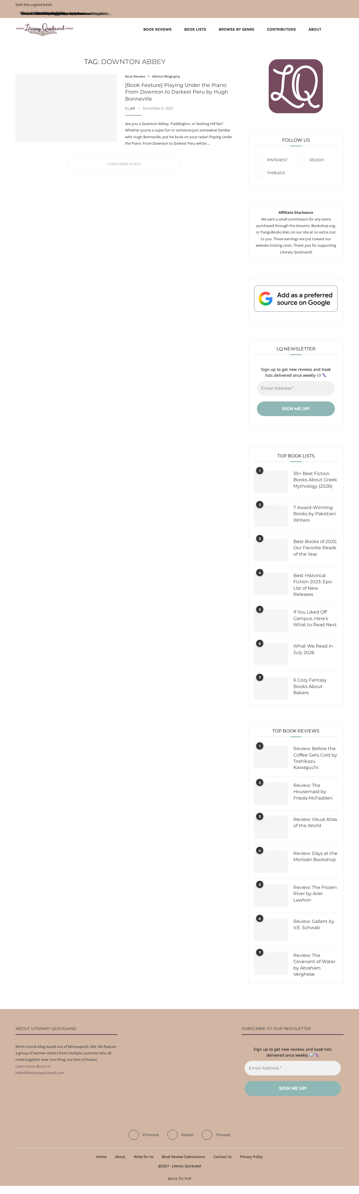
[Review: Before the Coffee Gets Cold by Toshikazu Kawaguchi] (271, 757)
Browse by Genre (236, 29)
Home (101, 1156)
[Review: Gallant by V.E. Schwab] (271, 929)
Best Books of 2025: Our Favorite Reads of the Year (315, 548)
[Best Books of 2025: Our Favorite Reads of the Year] (271, 550)
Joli (132, 108)
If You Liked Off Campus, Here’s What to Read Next (315, 618)
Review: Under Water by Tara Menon (50, 13)
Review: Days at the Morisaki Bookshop (315, 856)
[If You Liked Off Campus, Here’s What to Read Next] (271, 620)
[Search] (341, 29)
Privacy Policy (251, 1156)
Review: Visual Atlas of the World (315, 822)
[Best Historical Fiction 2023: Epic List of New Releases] (271, 584)
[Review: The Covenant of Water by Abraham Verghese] (271, 963)
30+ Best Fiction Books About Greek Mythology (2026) (315, 480)
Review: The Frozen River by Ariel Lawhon (315, 894)
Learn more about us (32, 1066)
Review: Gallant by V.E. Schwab (313, 924)
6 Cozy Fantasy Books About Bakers (310, 686)
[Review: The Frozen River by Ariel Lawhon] (271, 895)
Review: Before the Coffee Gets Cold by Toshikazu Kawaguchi (315, 758)
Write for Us (143, 1156)
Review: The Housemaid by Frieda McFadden (313, 792)
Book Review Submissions (183, 1156)
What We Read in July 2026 (313, 649)
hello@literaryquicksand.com (39, 1072)
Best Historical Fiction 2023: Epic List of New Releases (312, 585)
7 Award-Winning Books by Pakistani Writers (314, 514)
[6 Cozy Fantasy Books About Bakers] (271, 688)
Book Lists (195, 29)
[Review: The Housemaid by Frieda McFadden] (271, 793)
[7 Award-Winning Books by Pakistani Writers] (271, 516)
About (315, 29)
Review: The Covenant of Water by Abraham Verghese (314, 965)
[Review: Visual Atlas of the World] (271, 827)
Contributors (281, 29)
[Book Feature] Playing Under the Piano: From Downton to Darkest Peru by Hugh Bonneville (176, 92)
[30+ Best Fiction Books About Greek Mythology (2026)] (271, 482)
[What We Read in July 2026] (271, 654)
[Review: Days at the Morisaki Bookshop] (271, 861)
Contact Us (222, 1156)
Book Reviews (157, 29)
